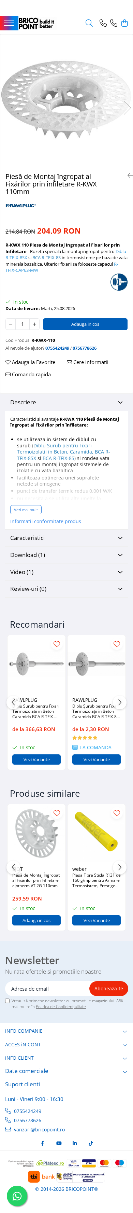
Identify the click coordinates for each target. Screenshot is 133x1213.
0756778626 (27, 1120)
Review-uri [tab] (28, 588)
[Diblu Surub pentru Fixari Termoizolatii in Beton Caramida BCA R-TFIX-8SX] (36, 664)
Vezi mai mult (26, 509)
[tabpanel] (66, 100)
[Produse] (9, 23)
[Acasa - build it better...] (38, 23)
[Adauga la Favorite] (57, 644)
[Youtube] (59, 1143)
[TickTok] (91, 1143)
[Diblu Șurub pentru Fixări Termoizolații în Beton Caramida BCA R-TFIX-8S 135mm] (96, 664)
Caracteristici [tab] (27, 538)
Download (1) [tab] (27, 555)
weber (79, 869)
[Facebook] (43, 1143)
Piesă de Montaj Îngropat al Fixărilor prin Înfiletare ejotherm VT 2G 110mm (36, 881)
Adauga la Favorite (33, 362)
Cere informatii (90, 362)
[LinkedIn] (75, 1143)
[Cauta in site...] (89, 23)
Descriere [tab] (23, 402)
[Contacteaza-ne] (103, 23)
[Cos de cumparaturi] (124, 23)
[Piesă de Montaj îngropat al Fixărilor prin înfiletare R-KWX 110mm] (66, 100)
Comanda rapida (31, 374)
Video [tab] (21, 572)
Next (127, 108)
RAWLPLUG (24, 700)
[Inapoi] (127, 175)
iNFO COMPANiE (24, 1031)
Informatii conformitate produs (45, 521)
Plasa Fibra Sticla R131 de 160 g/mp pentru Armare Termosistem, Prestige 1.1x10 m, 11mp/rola (96, 881)
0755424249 (27, 1111)
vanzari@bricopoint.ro (39, 1129)
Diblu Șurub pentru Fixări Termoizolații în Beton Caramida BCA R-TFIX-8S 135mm (95, 711)
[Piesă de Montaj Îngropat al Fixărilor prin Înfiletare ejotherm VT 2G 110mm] (36, 833)
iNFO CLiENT (19, 1058)
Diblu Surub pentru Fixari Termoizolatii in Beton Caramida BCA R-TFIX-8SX (35, 711)
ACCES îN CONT (23, 1044)
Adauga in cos (85, 324)
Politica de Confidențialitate (61, 1006)
